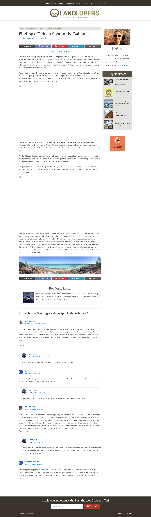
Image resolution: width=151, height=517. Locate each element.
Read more (126, 65)
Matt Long (33, 354)
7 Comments (23, 38)
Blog (61, 3)
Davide (27, 371)
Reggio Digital (128, 513)
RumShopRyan (30, 321)
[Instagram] (101, 3)
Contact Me (87, 3)
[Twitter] (96, 3)
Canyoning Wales (32, 462)
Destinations (51, 3)
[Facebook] (99, 3)
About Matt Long (73, 3)
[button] (105, 3)
